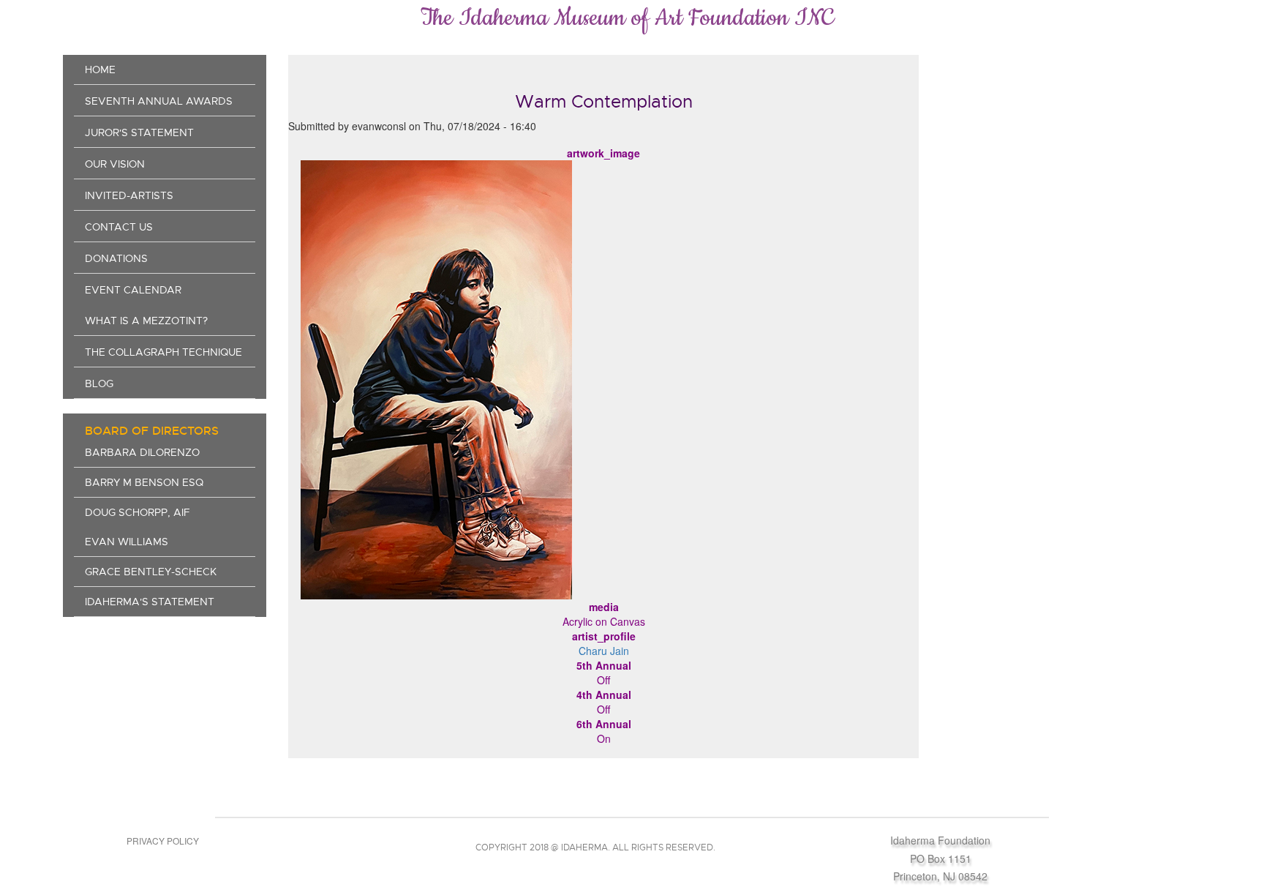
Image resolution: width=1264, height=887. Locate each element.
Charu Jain (604, 650)
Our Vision (115, 164)
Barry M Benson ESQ (144, 482)
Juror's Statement (139, 132)
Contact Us (119, 226)
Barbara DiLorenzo (142, 452)
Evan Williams (126, 541)
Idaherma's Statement (149, 601)
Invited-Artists (129, 195)
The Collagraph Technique (163, 352)
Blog (99, 383)
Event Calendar (133, 289)
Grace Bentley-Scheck (151, 571)
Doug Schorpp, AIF (137, 512)
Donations (116, 258)
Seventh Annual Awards (159, 101)
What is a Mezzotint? (146, 320)
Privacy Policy (163, 840)
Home (100, 69)
